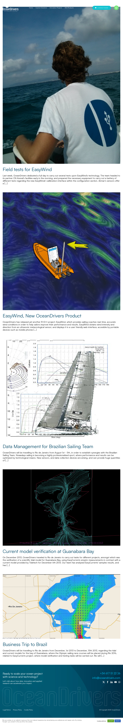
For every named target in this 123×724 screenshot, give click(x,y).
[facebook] (108, 682)
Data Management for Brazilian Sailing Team (48, 446)
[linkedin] (111, 682)
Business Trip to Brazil (25, 644)
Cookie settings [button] (101, 721)
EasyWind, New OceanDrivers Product (42, 315)
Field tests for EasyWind (27, 169)
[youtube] (115, 682)
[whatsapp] (116, 8)
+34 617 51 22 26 (110, 673)
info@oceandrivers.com (106, 677)
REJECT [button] (118, 721)
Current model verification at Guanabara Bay (48, 551)
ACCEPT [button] (111, 721)
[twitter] (104, 682)
